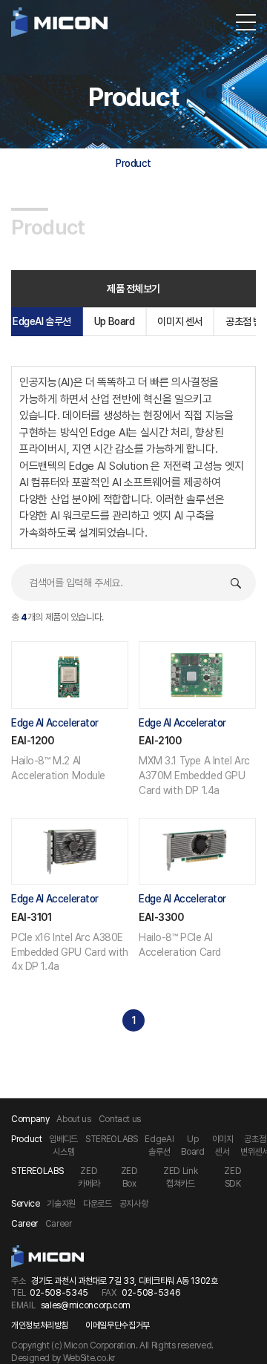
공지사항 (133, 1204)
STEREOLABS (111, 1139)
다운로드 (97, 1204)
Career (58, 1224)
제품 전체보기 (133, 289)
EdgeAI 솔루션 (42, 321)
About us (73, 1119)
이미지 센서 (179, 321)
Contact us (120, 1119)
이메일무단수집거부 (117, 1325)
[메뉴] (246, 22)
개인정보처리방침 (39, 1325)
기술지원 (61, 1204)
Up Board (114, 321)
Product (133, 163)
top (242, 1344)
